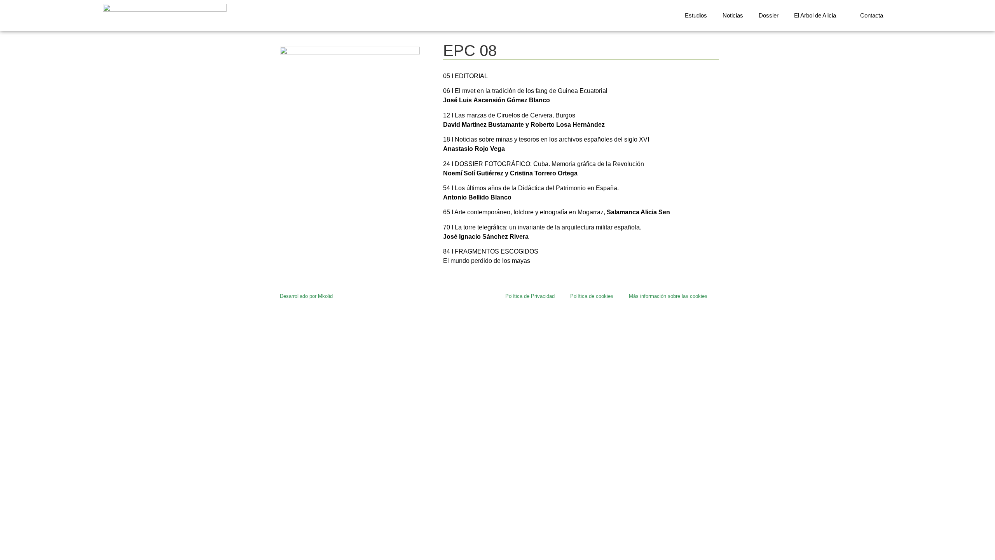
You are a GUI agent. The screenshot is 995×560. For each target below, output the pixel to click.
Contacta (871, 15)
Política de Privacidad (530, 296)
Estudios (696, 15)
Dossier (769, 15)
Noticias (733, 15)
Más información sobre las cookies (668, 296)
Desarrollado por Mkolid (306, 296)
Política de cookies (591, 296)
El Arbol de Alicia (815, 15)
